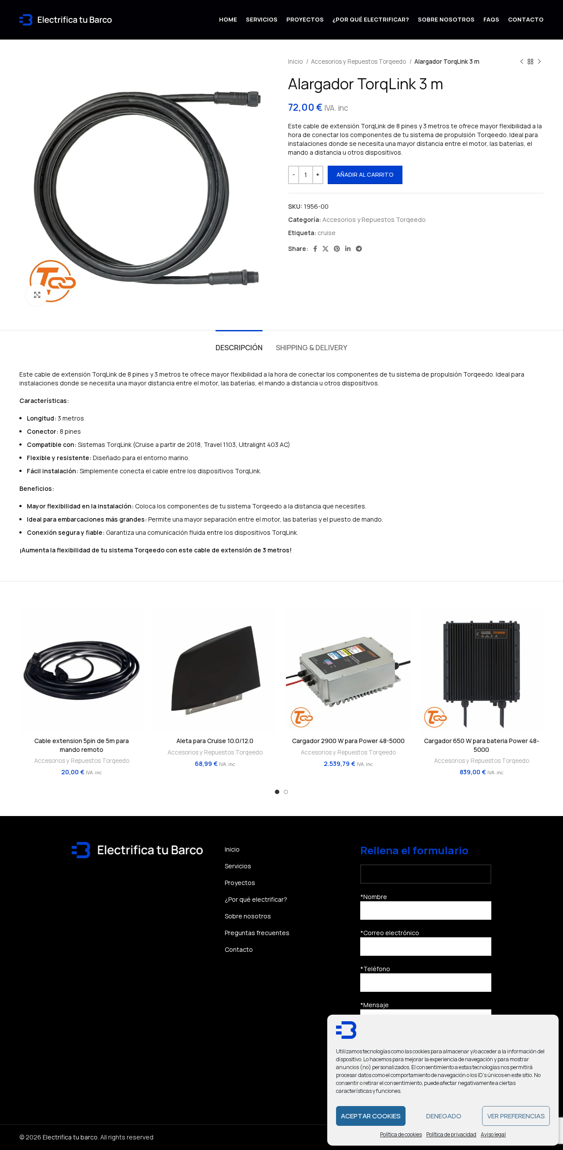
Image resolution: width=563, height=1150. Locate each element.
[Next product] (539, 61)
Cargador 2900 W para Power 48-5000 (348, 740)
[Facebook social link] (315, 249)
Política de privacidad (451, 1134)
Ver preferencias (516, 1116)
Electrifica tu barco (70, 1137)
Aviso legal (493, 1134)
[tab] (239, 343)
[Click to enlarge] (37, 295)
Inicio (296, 61)
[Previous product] (521, 61)
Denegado (443, 1116)
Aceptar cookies (371, 1116)
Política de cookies (401, 1134)
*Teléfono (375, 969)
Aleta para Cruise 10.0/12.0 (214, 740)
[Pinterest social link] (337, 249)
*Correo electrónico (389, 933)
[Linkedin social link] (348, 249)
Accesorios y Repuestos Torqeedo (359, 61)
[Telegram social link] (359, 249)
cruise (327, 233)
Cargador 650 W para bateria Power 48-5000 (481, 745)
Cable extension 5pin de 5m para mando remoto (81, 745)
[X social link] (325, 249)
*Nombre (373, 896)
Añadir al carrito (365, 174)
